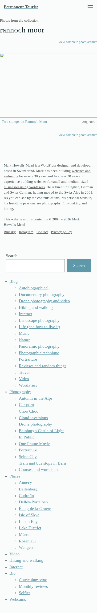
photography (51, 203)
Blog (13, 281)
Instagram (26, 232)
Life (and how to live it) (39, 326)
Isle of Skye (29, 515)
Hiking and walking (36, 307)
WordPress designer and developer (66, 165)
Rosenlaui (27, 541)
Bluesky (10, 232)
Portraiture (28, 359)
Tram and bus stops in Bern (42, 463)
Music (24, 333)
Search (11, 255)
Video (24, 378)
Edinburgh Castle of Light (41, 430)
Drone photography (35, 424)
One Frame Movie (34, 443)
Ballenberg (28, 489)
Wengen (26, 547)
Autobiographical (33, 288)
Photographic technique (39, 352)
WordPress (28, 385)
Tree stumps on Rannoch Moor (24, 121)
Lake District (30, 527)
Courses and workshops (39, 469)
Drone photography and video (44, 301)
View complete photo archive (77, 42)
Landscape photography (39, 320)
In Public (26, 437)
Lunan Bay (28, 521)
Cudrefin (26, 495)
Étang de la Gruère (35, 508)
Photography (20, 391)
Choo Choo (28, 411)
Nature (24, 340)
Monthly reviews (33, 586)
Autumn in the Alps (36, 398)
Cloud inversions (33, 417)
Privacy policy (61, 232)
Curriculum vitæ (33, 579)
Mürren (25, 534)
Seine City (28, 456)
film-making (71, 203)
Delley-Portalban (33, 502)
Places (14, 476)
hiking (8, 209)
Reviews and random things (42, 365)
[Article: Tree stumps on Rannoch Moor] (48, 85)
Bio (12, 573)
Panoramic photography (39, 346)
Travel (24, 372)
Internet (25, 313)
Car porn (26, 404)
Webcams (17, 599)
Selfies (24, 592)
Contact (42, 232)
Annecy (25, 482)
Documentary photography (42, 294)
